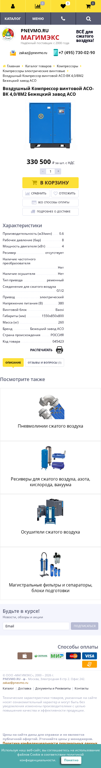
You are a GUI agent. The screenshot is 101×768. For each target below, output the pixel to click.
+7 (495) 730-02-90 (76, 52)
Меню (38, 18)
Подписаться (85, 626)
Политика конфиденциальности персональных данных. (50, 743)
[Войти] (13, 6)
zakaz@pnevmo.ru (33, 53)
